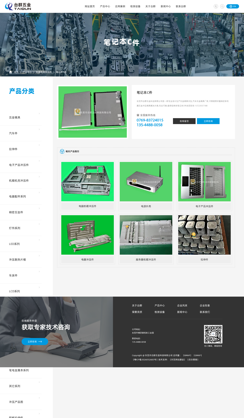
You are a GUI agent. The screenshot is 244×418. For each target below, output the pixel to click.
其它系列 (14, 386)
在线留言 (184, 121)
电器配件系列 (17, 196)
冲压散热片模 (17, 260)
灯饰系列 (14, 228)
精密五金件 (16, 212)
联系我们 (205, 312)
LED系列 (14, 244)
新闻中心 (166, 6)
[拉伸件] (204, 217)
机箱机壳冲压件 (44, 72)
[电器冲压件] (87, 217)
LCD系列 (14, 291)
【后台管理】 (193, 359)
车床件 (13, 275)
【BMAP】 (187, 355)
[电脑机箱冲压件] (87, 163)
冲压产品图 (16, 402)
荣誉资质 (137, 312)
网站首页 (90, 6)
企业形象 (205, 305)
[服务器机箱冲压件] (146, 217)
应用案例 (120, 6)
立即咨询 (208, 121)
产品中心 (105, 6)
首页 (16, 72)
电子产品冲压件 (19, 165)
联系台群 (181, 6)
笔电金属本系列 (19, 370)
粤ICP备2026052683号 (145, 359)
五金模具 (14, 117)
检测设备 (135, 6)
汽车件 (13, 133)
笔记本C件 (61, 72)
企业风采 (182, 305)
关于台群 (150, 6)
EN (233, 6)
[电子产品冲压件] (204, 163)
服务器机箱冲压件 (146, 259)
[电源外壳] (146, 163)
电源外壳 (146, 206)
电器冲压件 (87, 259)
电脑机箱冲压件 (87, 206)
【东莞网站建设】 (177, 359)
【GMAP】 (198, 355)
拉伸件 (13, 149)
